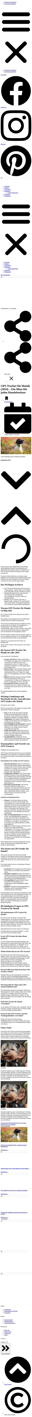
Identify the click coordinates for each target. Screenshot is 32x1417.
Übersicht (7, 186)
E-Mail (3, 1342)
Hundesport (7, 196)
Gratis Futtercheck (13, 192)
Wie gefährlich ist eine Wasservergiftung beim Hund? (14, 1190)
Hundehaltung (8, 402)
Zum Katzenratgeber (10, 4)
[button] (16, 37)
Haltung (6, 188)
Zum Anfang (7, 1384)
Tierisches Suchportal (10, 2)
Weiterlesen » (4, 1150)
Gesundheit (7, 189)
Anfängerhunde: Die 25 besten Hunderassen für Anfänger (15, 1168)
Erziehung (7, 194)
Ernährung (7, 191)
